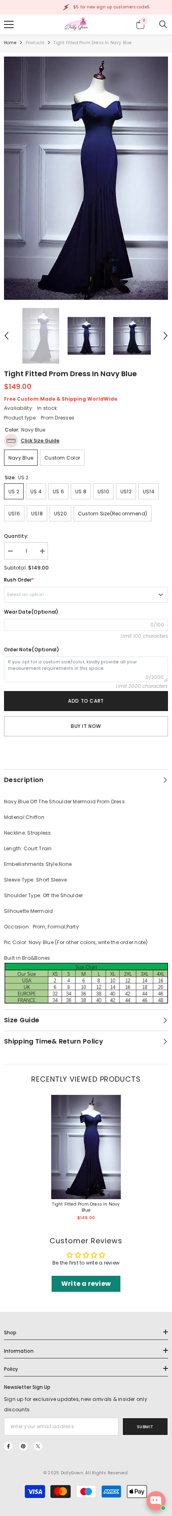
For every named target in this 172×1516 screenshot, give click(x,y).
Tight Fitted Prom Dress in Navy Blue (86, 1207)
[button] (6, 336)
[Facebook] (8, 1446)
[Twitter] (38, 1446)
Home (10, 43)
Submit (145, 1426)
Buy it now (86, 726)
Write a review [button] (86, 1283)
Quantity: (16, 536)
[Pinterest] (23, 1446)
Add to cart (86, 700)
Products (35, 43)
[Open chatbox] (156, 1500)
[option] (86, 178)
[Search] (163, 24)
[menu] (9, 24)
